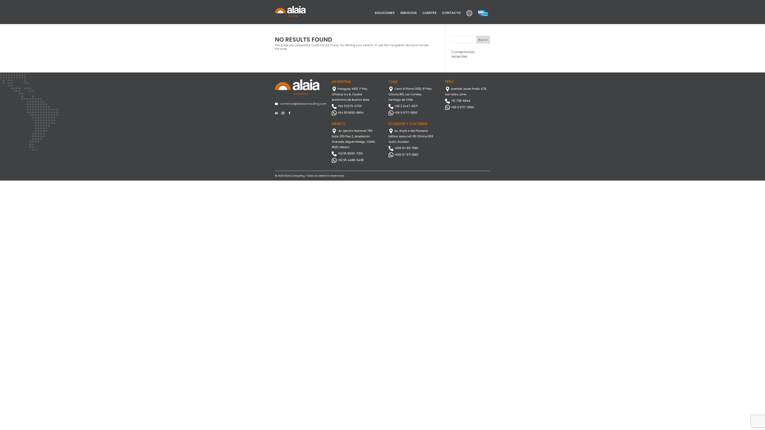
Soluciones (385, 13)
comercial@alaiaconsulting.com (300, 104)
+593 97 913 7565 (406, 148)
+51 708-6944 (461, 101)
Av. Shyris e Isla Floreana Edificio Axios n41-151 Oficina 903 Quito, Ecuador (410, 136)
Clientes (429, 13)
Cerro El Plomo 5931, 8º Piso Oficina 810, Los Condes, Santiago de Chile (410, 94)
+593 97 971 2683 (406, 155)
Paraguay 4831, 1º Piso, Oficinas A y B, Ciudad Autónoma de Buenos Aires (350, 94)
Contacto (451, 13)
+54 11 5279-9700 (350, 106)
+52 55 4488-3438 (351, 160)
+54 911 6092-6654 (351, 113)
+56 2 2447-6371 (406, 106)
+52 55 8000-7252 (350, 153)
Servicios (408, 13)
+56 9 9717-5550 (405, 113)
